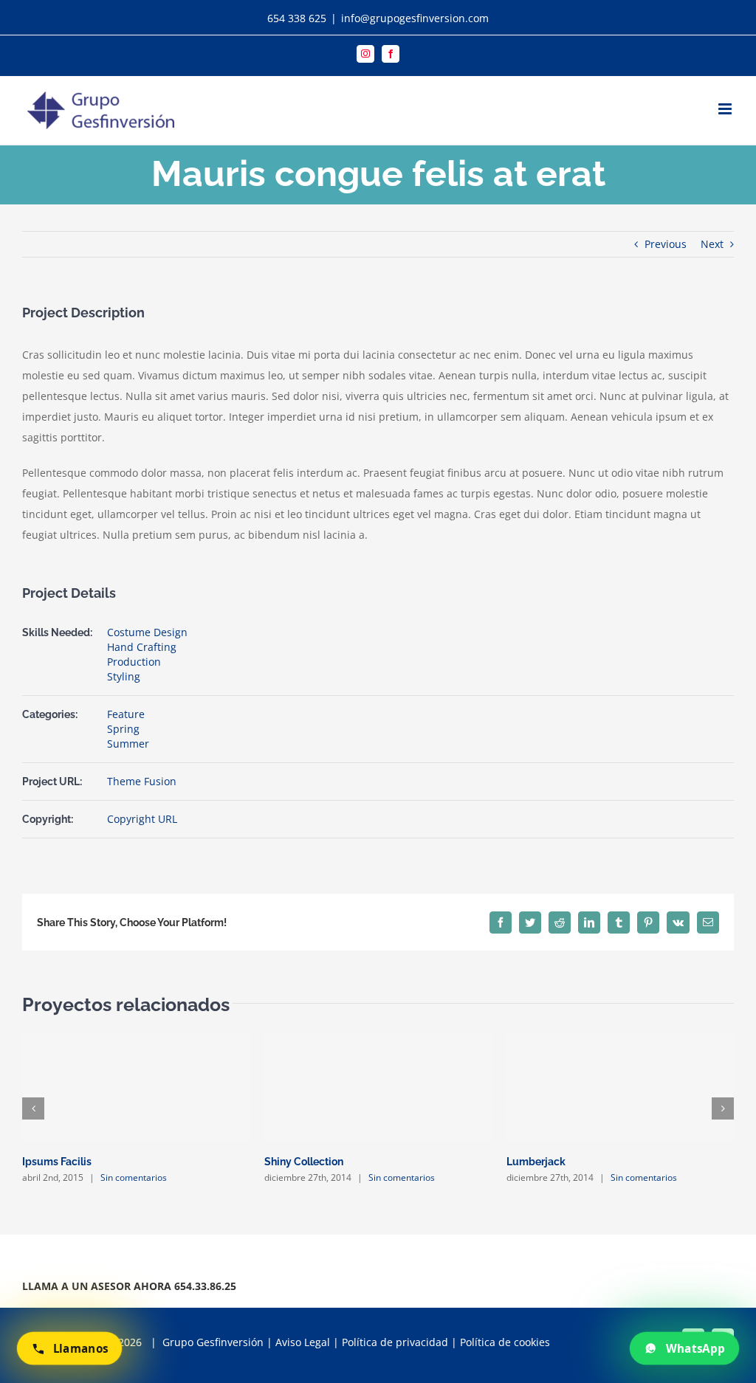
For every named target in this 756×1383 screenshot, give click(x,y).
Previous (666, 244)
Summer (128, 744)
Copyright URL (142, 819)
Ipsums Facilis (57, 1162)
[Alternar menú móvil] (726, 109)
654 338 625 (296, 18)
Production (134, 662)
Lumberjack (536, 1162)
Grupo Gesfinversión (213, 1342)
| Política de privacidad (390, 1342)
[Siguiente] (723, 1108)
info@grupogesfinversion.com (415, 18)
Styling (123, 676)
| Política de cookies (500, 1342)
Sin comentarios (133, 1177)
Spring (123, 729)
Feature (126, 714)
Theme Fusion (141, 781)
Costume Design (147, 632)
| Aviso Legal (297, 1342)
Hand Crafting (141, 647)
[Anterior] (33, 1108)
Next (712, 244)
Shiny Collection (303, 1162)
